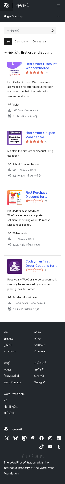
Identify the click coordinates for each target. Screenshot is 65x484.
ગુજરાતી (17, 429)
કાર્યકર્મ (38, 369)
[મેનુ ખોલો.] (59, 5)
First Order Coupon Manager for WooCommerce (40, 135)
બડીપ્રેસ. (9, 413)
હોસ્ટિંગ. (8, 345)
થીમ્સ (37, 338)
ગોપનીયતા (10, 351)
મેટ (5, 400)
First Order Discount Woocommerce (41, 66)
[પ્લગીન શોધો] (52, 30)
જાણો (7, 363)
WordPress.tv (12, 382)
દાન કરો (39, 376)
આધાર (7, 369)
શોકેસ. (38, 332)
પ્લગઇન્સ (40, 345)
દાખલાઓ (40, 351)
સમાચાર (8, 338)
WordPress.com (14, 394)
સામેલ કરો (40, 363)
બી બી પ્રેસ (11, 406)
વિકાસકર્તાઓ (12, 376)
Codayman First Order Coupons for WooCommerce (40, 263)
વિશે (6, 332)
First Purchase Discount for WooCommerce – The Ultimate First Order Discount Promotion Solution (40, 195)
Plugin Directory (13, 16)
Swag (39, 382)
